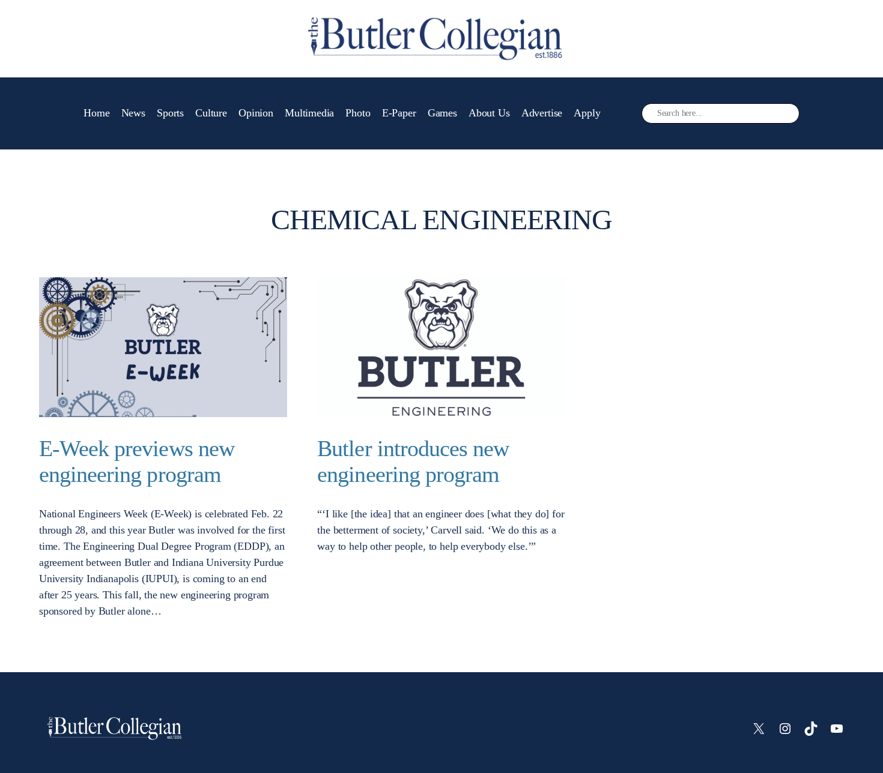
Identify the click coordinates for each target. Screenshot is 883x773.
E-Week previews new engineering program (136, 461)
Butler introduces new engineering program (413, 461)
